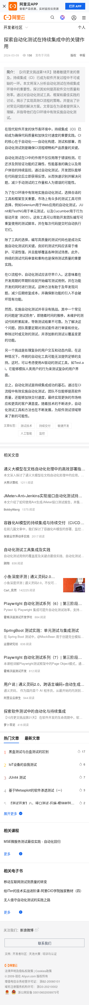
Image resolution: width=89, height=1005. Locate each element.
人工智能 (26, 433)
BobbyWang (12, 509)
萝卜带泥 (9, 725)
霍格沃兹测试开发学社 (18, 617)
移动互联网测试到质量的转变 (25, 881)
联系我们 (44, 943)
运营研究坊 (11, 644)
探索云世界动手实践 (16, 536)
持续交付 (45, 426)
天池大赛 (34, 954)
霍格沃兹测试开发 (15, 671)
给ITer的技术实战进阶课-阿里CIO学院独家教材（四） (43, 890)
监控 (42, 433)
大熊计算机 (11, 482)
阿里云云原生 (12, 698)
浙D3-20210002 (47, 987)
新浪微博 (26, 930)
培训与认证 (49, 954)
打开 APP (75, 6)
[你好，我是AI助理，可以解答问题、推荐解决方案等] (62, 17)
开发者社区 (20, 954)
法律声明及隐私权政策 (19, 971)
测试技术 (26, 426)
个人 (81, 27)
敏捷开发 (63, 426)
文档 (7, 954)
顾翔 (6, 563)
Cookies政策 (43, 971)
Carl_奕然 (10, 590)
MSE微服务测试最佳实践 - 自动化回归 (32, 841)
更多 (7, 853)
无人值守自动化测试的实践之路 (27, 899)
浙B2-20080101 (50, 981)
